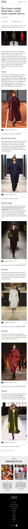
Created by (13, 525)
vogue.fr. (12, 450)
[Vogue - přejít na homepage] (4, 2)
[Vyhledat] (25, 1)
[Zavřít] (26, 527)
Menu (19, 1)
